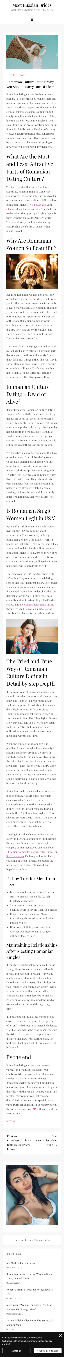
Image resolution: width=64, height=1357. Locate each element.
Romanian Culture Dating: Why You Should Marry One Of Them (30, 1276)
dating (10, 1121)
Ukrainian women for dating (22, 851)
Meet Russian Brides (32, 5)
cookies (19, 1337)
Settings (16, 1350)
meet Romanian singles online (37, 604)
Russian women (15, 856)
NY (31, 204)
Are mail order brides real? (21, 1263)
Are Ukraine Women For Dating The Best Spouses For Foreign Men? (29, 1307)
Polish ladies (46, 851)
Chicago (10, 209)
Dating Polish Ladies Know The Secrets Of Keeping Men (29, 1322)
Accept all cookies (47, 1350)
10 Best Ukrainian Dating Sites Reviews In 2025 (29, 1291)
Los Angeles (40, 204)
